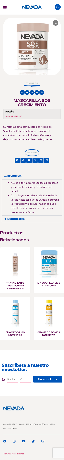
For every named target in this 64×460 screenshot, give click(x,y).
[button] (5, 7)
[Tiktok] (23, 160)
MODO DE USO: (16, 219)
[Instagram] (35, 160)
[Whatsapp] (40, 160)
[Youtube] (29, 160)
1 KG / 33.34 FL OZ (13, 116)
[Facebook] (17, 160)
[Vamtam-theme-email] (46, 160)
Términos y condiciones (13, 453)
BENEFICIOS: (14, 176)
